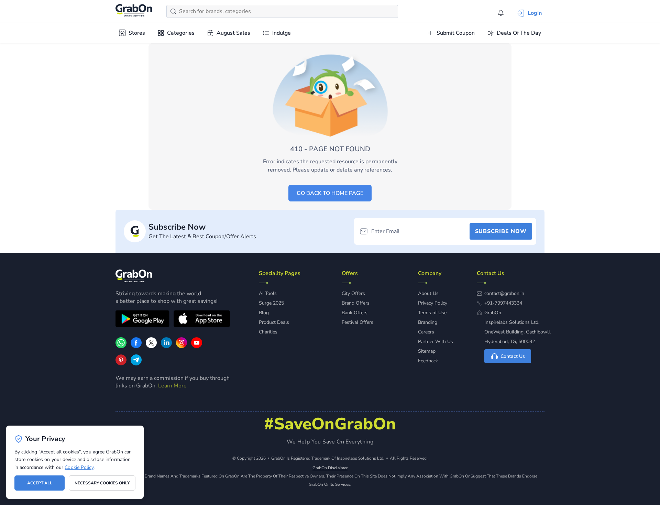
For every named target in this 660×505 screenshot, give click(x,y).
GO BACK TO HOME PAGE (330, 193)
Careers (426, 332)
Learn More (172, 385)
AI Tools (268, 293)
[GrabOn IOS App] (202, 319)
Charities (268, 332)
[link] (136, 346)
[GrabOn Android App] (142, 319)
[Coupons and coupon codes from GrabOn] (134, 11)
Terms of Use (432, 312)
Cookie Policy (79, 467)
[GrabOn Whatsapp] (121, 346)
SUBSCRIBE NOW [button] (501, 231)
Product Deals (274, 322)
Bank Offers (354, 312)
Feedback (428, 361)
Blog (264, 312)
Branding (427, 322)
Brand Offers (356, 303)
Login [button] (535, 13)
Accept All (39, 483)
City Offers (353, 293)
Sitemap (427, 351)
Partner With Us (435, 341)
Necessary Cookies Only (102, 483)
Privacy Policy (432, 303)
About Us (428, 293)
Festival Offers (357, 322)
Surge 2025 (271, 303)
